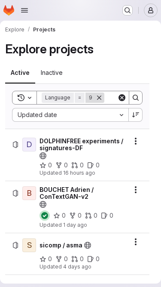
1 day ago (75, 225)
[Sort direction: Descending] (136, 115)
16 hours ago (79, 173)
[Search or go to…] (127, 10)
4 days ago (77, 266)
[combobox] (70, 115)
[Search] (136, 98)
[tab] (20, 72)
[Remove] (99, 98)
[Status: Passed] (44, 215)
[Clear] (122, 98)
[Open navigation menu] (24, 10)
